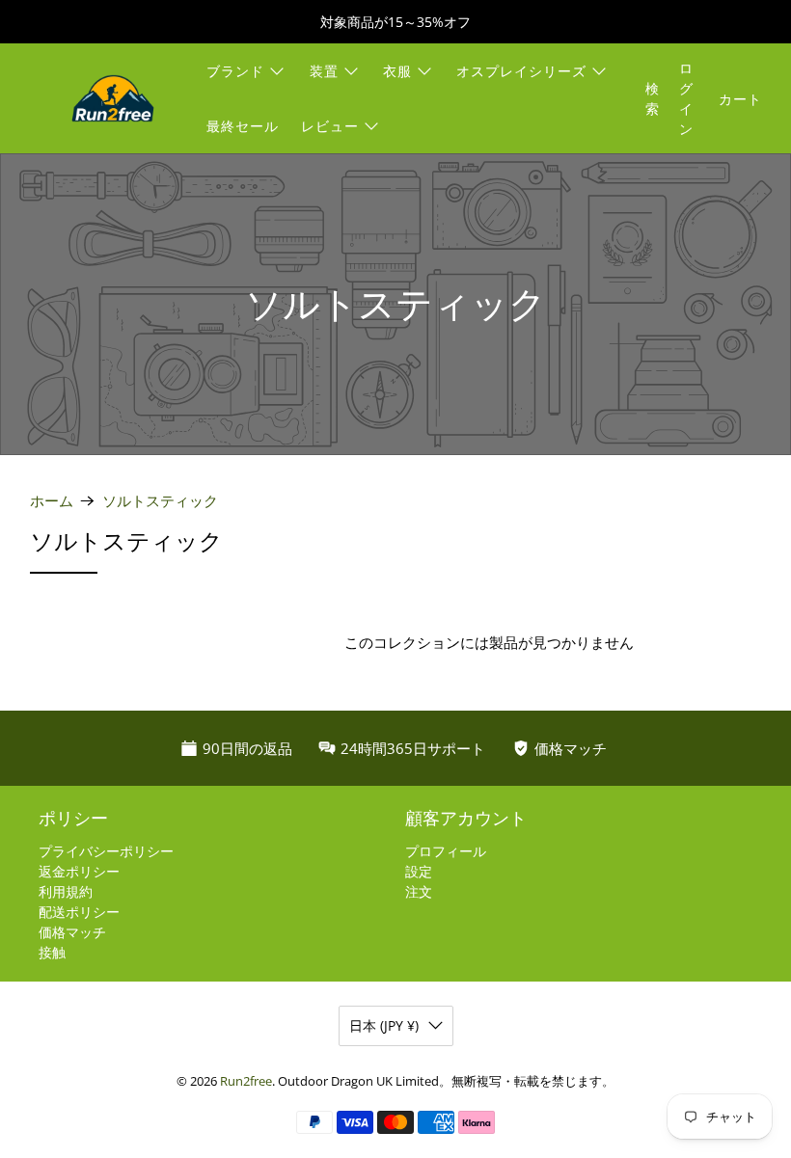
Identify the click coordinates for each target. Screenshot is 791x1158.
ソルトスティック (160, 501)
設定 (418, 871)
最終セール (242, 126)
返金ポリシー (79, 871)
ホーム (51, 501)
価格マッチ (72, 932)
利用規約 (66, 891)
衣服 (397, 71)
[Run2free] (113, 98)
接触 (52, 952)
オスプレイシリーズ (521, 71)
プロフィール (445, 851)
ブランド (235, 71)
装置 (324, 71)
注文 (418, 891)
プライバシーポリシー (106, 851)
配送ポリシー (79, 911)
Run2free (246, 1081)
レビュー (330, 126)
